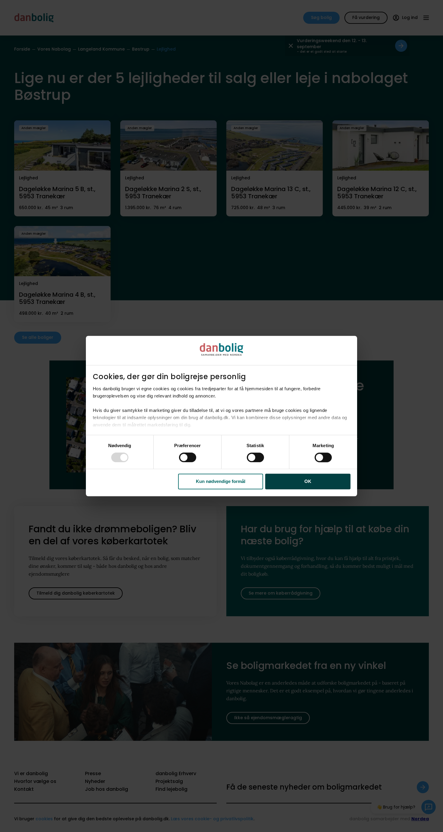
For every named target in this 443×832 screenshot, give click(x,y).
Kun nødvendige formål (220, 481)
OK (307, 481)
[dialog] (221, 416)
